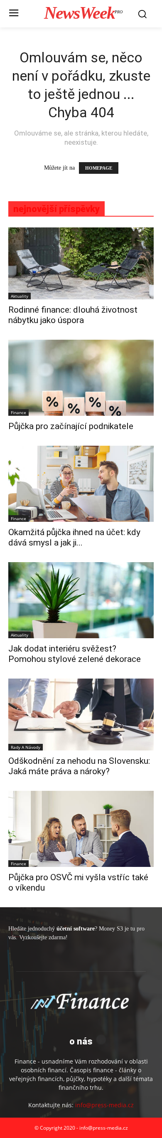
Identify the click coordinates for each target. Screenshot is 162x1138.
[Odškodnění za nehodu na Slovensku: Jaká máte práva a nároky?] (81, 714)
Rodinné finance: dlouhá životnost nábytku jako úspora (72, 315)
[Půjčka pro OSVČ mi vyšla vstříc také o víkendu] (81, 829)
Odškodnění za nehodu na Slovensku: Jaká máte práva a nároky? (79, 766)
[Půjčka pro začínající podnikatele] (81, 378)
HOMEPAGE (98, 167)
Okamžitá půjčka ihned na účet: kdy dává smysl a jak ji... (74, 537)
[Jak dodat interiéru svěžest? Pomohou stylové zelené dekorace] (81, 600)
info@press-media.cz (104, 1105)
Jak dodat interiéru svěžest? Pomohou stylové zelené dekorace (74, 654)
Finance (18, 412)
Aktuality (19, 296)
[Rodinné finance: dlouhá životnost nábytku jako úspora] (81, 263)
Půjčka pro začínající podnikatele (70, 426)
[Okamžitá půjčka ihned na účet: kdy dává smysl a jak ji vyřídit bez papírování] (81, 484)
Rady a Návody (25, 747)
